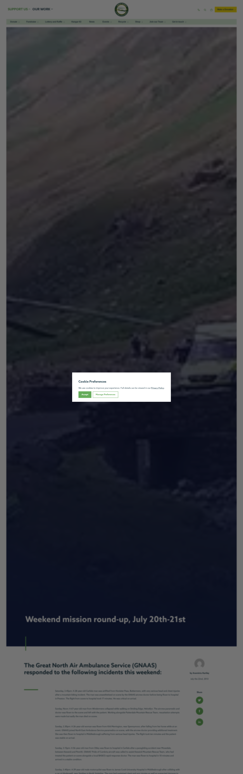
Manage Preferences (105, 394)
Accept (85, 394)
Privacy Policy (157, 388)
